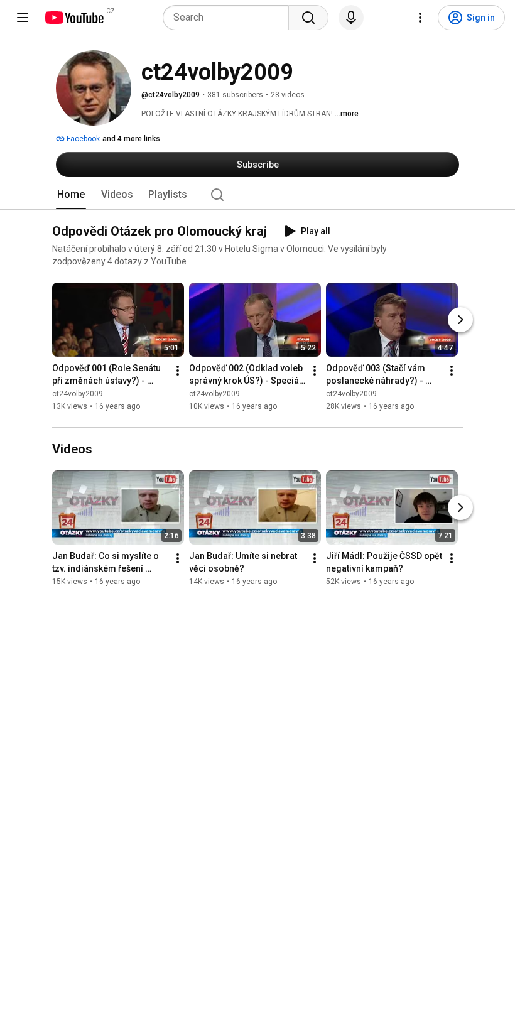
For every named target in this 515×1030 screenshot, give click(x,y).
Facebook (82, 138)
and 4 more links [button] (131, 138)
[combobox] (229, 17)
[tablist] (257, 195)
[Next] (460, 319)
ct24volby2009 (77, 393)
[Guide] (22, 17)
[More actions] (177, 370)
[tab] (71, 195)
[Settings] (420, 17)
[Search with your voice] (351, 17)
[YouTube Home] (73, 17)
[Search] (308, 17)
